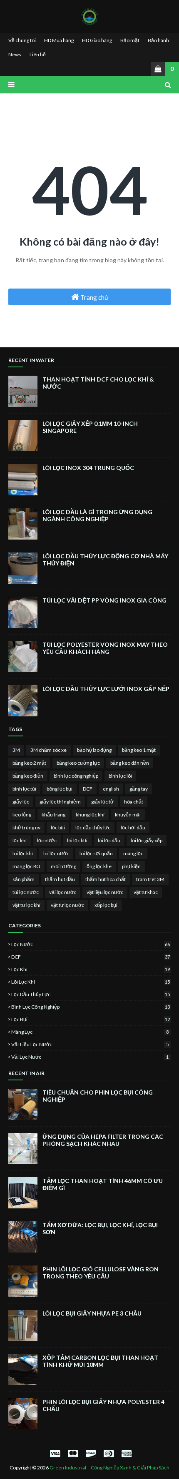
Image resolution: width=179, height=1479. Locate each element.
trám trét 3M (150, 879)
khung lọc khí (90, 814)
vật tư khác (146, 892)
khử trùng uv (26, 827)
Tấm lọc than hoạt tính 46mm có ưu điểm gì (102, 1184)
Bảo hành (158, 40)
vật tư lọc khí (26, 905)
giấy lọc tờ (102, 802)
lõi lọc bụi (77, 840)
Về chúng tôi (22, 40)
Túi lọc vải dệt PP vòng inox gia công (104, 600)
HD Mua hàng (59, 40)
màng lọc (133, 853)
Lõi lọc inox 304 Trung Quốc (88, 467)
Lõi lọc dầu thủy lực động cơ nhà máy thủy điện (105, 559)
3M (16, 750)
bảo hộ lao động (94, 750)
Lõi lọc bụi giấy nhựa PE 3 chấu (92, 1313)
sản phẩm (23, 879)
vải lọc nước (62, 892)
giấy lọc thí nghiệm (60, 802)
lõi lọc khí (22, 853)
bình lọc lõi (120, 776)
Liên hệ (38, 54)
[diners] (109, 1453)
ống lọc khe (99, 866)
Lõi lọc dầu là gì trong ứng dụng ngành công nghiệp (97, 515)
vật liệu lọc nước (105, 892)
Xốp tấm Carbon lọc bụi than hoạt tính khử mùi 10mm (100, 1361)
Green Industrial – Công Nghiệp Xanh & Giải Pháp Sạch (109, 1467)
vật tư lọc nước (67, 905)
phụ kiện (131, 866)
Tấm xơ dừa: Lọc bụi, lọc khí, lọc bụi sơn (100, 1228)
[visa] (55, 1453)
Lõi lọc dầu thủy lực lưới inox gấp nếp (105, 688)
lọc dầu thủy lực (92, 827)
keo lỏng (21, 814)
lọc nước (47, 840)
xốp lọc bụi (105, 905)
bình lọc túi (24, 789)
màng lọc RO (26, 866)
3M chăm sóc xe (48, 750)
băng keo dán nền (129, 763)
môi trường (63, 866)
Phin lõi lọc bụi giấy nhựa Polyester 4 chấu (103, 1405)
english (111, 789)
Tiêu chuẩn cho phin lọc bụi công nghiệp (97, 1096)
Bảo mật (129, 40)
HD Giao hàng (97, 40)
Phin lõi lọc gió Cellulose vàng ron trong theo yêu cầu (100, 1273)
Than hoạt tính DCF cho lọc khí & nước (98, 383)
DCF (87, 789)
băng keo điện (27, 776)
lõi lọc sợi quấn (96, 853)
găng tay (138, 789)
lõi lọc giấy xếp (146, 840)
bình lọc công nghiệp (76, 776)
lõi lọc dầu (109, 840)
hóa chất (133, 802)
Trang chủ (93, 297)
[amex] (125, 1453)
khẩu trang (53, 814)
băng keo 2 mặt (29, 763)
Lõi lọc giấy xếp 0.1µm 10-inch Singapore (90, 427)
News (14, 54)
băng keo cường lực (78, 763)
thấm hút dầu (60, 879)
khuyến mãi (128, 814)
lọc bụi (58, 827)
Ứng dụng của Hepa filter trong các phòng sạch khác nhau (102, 1140)
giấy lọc (20, 802)
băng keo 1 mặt (139, 750)
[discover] (91, 1453)
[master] (73, 1453)
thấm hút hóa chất (105, 879)
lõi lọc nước (56, 853)
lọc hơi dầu (133, 827)
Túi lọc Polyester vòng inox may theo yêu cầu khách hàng (105, 648)
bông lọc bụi (59, 789)
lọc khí (19, 840)
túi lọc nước (25, 892)
